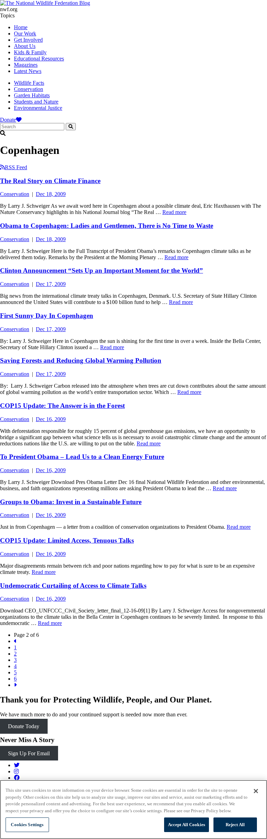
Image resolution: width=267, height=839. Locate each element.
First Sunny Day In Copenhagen (46, 315)
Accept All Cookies (186, 824)
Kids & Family (30, 52)
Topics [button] (7, 15)
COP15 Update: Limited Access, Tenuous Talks (67, 540)
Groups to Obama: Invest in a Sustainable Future (70, 501)
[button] (133, 133)
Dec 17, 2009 (51, 284)
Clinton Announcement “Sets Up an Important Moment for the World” (101, 270)
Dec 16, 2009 (51, 419)
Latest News (27, 71)
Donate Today (23, 726)
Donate (8, 120)
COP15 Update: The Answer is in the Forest (62, 405)
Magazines (26, 65)
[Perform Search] (71, 126)
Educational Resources (39, 58)
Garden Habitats (32, 95)
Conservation (28, 89)
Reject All (235, 824)
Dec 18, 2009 (51, 194)
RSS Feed (16, 167)
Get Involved (28, 40)
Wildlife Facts (29, 83)
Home (20, 27)
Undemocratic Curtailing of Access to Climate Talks (73, 585)
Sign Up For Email (29, 753)
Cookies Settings (27, 824)
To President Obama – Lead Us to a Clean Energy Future (82, 456)
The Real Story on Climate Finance (50, 180)
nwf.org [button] (8, 9)
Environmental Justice (38, 108)
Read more (174, 212)
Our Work (25, 33)
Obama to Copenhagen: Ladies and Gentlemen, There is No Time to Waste (106, 225)
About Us (24, 46)
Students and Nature (36, 102)
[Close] (256, 791)
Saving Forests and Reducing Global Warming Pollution (80, 360)
